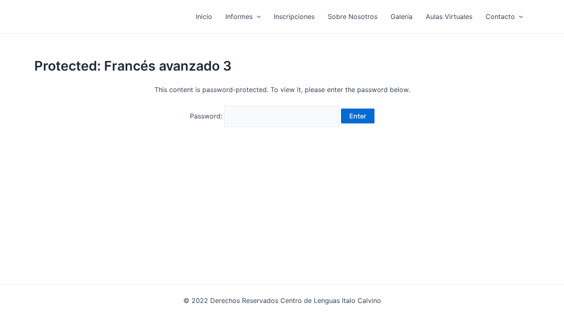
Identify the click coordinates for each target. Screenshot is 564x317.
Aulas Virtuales (449, 16)
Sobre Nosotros (352, 16)
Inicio (204, 16)
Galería (401, 16)
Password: (207, 116)
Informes (239, 16)
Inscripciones (294, 16)
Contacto (500, 16)
